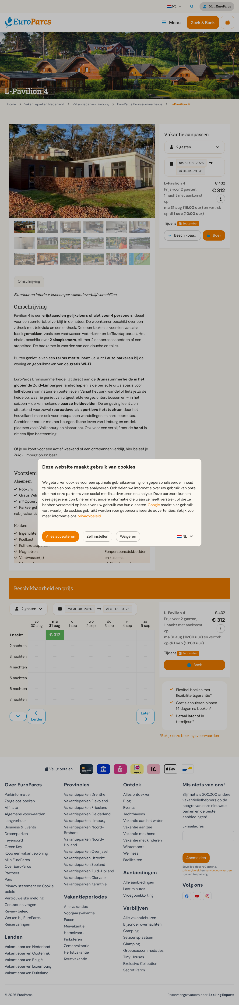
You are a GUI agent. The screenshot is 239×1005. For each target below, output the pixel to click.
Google (154, 504)
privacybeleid (89, 516)
